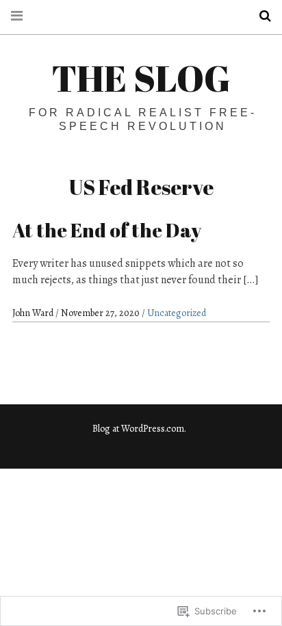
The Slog (141, 78)
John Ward (33, 313)
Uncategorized (176, 313)
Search (260, 16)
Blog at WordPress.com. (139, 428)
